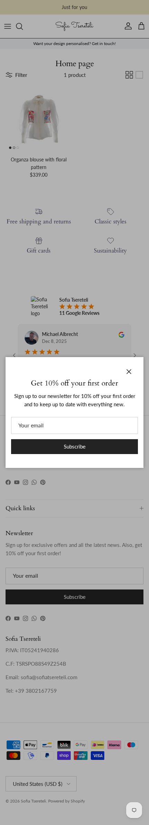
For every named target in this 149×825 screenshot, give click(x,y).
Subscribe (75, 446)
